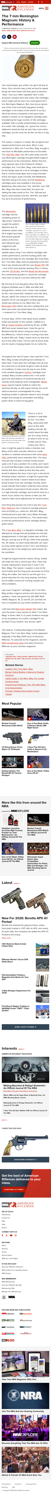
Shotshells (24, 1091)
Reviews (5, 1249)
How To (42, 659)
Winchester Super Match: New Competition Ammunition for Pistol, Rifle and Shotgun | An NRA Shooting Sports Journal (37, 863)
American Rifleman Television (17, 1054)
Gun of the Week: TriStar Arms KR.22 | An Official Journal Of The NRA (13, 859)
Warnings (5, 1487)
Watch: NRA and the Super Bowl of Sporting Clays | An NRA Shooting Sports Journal (24, 1096)
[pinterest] (14, 35)
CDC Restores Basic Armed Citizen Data (14, 944)
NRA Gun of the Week (10, 1258)
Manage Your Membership (11, 1291)
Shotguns (33, 1091)
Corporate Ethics (31, 1484)
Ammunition (11, 31)
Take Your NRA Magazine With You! (19, 1379)
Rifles (32, 31)
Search (4, 1227)
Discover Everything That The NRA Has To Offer (25, 1443)
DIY (6, 661)
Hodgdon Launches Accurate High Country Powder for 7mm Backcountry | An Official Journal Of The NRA (12, 834)
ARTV (3, 1120)
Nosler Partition (16, 325)
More (16, 883)
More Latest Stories (32, 1027)
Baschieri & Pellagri (11, 1091)
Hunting (35, 659)
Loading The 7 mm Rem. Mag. (19, 668)
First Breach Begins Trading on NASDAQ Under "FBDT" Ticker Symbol (15, 1008)
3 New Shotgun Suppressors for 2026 (16, 991)
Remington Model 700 (26, 609)
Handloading (22, 657)
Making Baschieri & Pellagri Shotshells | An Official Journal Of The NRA (25, 1087)
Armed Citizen (7, 1255)
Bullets (28, 659)
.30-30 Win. (15, 271)
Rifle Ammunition (23, 31)
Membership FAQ (8, 1288)
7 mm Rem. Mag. (13, 530)
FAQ (3, 1221)
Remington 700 (9, 306)
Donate (30, 2)
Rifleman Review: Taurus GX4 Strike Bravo (15, 960)
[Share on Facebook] (4, 35)
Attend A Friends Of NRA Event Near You (22, 1475)
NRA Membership (8, 1282)
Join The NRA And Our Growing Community (23, 1411)
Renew (23, 2)
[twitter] (9, 35)
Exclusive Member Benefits (12, 1285)
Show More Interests (31, 1159)
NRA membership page (13, 643)
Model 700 (40, 265)
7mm (18, 659)
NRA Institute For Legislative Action (15, 1270)
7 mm (22, 659)
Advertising (6, 1214)
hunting (27, 372)
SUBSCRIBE (13, 1189)
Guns (9, 938)
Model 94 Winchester (38, 271)
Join (18, 2)
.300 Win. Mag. (13, 154)
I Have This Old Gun (11, 1128)
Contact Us (6, 1218)
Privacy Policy (6, 1484)
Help (3, 1224)
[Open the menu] (46, 8)
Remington (11, 211)
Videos (4, 1252)
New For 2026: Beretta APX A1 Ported (25, 920)
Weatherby (40, 179)
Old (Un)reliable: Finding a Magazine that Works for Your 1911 (15, 977)
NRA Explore (6, 1273)
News (4, 31)
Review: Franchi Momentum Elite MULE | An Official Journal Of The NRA (38, 831)
